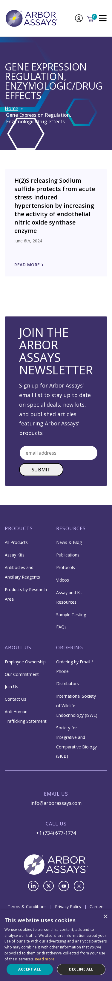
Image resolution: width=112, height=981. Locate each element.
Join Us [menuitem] (11, 686)
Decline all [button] (81, 969)
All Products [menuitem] (16, 542)
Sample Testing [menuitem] (71, 614)
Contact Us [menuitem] (15, 699)
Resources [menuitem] (71, 528)
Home (11, 108)
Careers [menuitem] (97, 906)
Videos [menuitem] (62, 580)
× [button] (105, 916)
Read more (45, 959)
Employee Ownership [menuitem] (25, 662)
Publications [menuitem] (67, 555)
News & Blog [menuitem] (69, 542)
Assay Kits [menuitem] (14, 555)
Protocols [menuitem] (65, 567)
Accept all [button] (29, 969)
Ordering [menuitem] (69, 647)
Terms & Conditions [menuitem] (27, 906)
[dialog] (56, 945)
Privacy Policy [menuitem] (68, 906)
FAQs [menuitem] (61, 627)
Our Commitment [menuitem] (22, 674)
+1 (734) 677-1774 (56, 833)
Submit (41, 469)
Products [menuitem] (19, 528)
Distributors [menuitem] (67, 683)
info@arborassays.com (56, 803)
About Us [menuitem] (18, 647)
